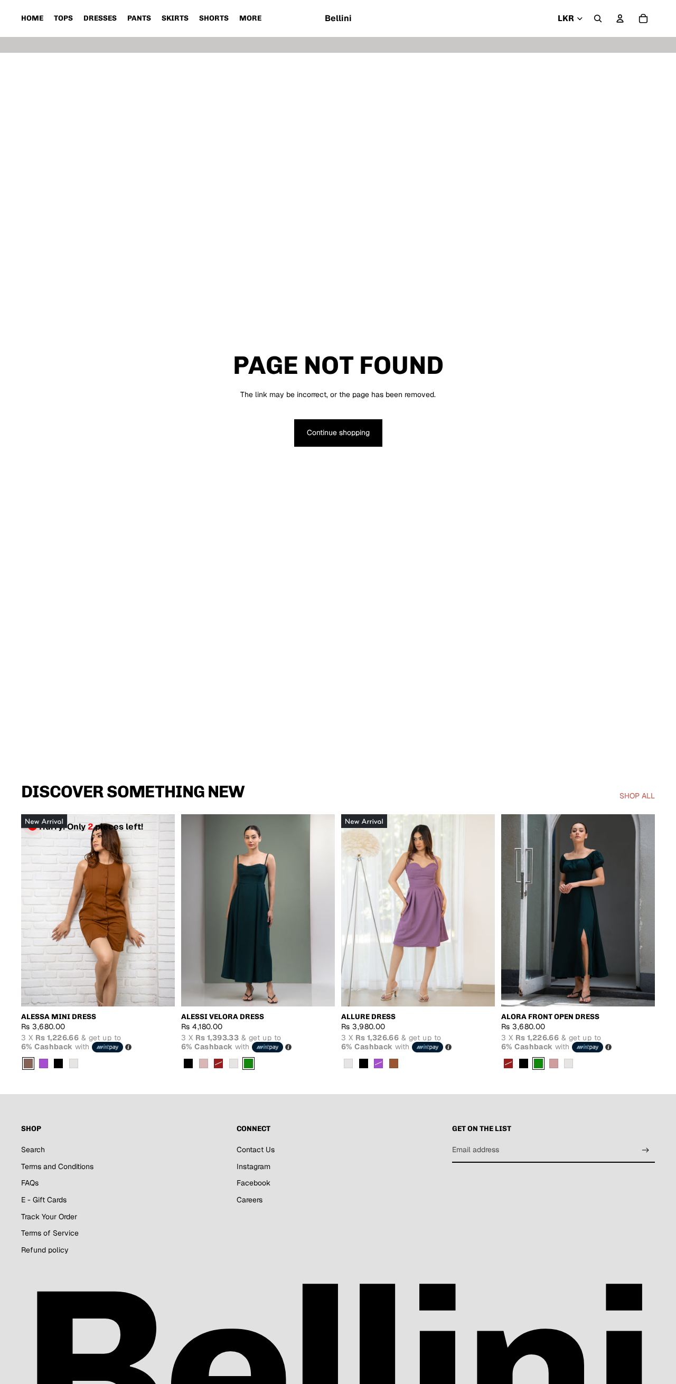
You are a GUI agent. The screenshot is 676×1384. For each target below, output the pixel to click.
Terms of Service (50, 1233)
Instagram (253, 1166)
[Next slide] (159, 910)
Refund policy (45, 1250)
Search (33, 1149)
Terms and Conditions (57, 1166)
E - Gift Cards (44, 1199)
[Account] (620, 18)
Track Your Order (49, 1216)
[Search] (597, 18)
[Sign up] (645, 1150)
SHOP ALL (637, 796)
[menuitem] (250, 18)
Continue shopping (338, 432)
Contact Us (256, 1149)
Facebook (253, 1183)
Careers (249, 1199)
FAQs (30, 1183)
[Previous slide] (37, 910)
